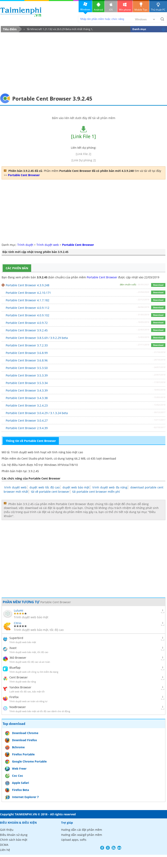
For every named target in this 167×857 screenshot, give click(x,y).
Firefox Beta (20, 790)
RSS (113, 848)
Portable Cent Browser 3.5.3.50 (27, 368)
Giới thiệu (6, 830)
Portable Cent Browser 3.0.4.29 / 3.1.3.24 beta (37, 413)
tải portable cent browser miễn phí (96, 492)
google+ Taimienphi (108, 848)
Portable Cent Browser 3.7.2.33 (27, 345)
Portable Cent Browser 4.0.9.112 (27, 308)
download (21, 12)
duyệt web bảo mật (76, 487)
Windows (85, 9)
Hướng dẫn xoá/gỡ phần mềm (81, 835)
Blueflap (15, 667)
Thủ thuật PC (158, 9)
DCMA (4, 845)
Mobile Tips (140, 9)
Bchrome (18, 747)
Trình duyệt (25, 245)
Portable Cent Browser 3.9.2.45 (27, 330)
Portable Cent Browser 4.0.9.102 (27, 315)
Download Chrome (25, 733)
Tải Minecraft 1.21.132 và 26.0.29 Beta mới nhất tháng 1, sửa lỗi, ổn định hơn (58, 29)
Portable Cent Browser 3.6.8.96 (27, 360)
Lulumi (18, 610)
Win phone (125, 9)
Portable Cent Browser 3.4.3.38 (27, 398)
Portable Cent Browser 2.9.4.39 (27, 428)
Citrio (17, 623)
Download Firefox (24, 740)
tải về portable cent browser (50, 492)
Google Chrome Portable (29, 761)
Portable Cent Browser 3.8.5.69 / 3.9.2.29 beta (37, 338)
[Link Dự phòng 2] (83, 160)
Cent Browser (18, 677)
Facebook (102, 848)
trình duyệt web (15, 487)
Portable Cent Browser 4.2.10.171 (28, 293)
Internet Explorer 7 (25, 797)
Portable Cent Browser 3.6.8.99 (27, 353)
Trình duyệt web (47, 245)
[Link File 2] (83, 154)
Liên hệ (5, 850)
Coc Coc (17, 776)
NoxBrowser (17, 707)
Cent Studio (29, 458)
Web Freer (19, 768)
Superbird (16, 638)
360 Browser (17, 658)
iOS (111, 9)
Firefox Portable (23, 754)
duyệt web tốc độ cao (44, 487)
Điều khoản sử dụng (13, 835)
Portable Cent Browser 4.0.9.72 (27, 323)
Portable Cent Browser (102, 277)
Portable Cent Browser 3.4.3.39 (27, 390)
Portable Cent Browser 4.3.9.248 (27, 285)
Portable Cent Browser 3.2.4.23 (27, 405)
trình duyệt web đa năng (109, 487)
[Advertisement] (83, 62)
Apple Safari (20, 783)
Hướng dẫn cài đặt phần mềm (81, 830)
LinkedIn (119, 848)
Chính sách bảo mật (13, 840)
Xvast (12, 648)
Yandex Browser (20, 687)
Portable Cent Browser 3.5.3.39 (27, 375)
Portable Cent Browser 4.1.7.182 (27, 300)
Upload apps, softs (73, 840)
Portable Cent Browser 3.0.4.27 (27, 420)
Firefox (14, 697)
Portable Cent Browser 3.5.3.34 (27, 383)
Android (98, 9)
